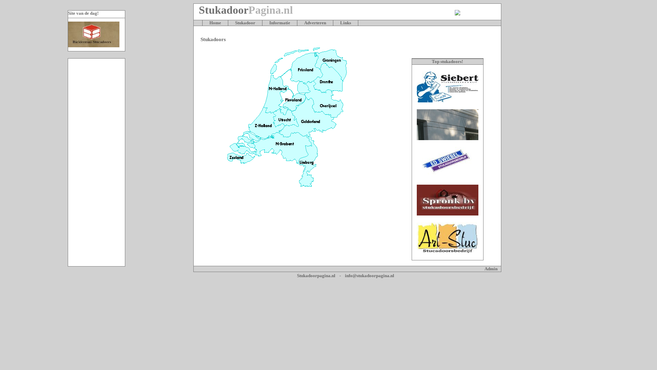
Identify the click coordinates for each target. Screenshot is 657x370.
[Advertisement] (96, 162)
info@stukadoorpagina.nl (369, 275)
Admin (491, 268)
